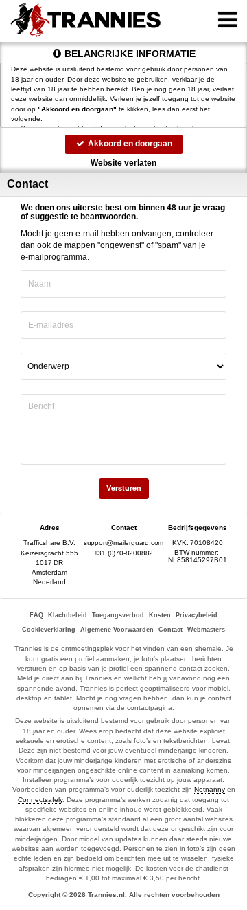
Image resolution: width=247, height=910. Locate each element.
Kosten (160, 615)
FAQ (36, 615)
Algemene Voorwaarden (117, 629)
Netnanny (209, 789)
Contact (170, 629)
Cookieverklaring (48, 629)
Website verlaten (123, 163)
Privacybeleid (196, 615)
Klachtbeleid (67, 615)
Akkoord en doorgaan (129, 143)
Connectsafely (40, 799)
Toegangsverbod (118, 615)
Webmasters (206, 629)
